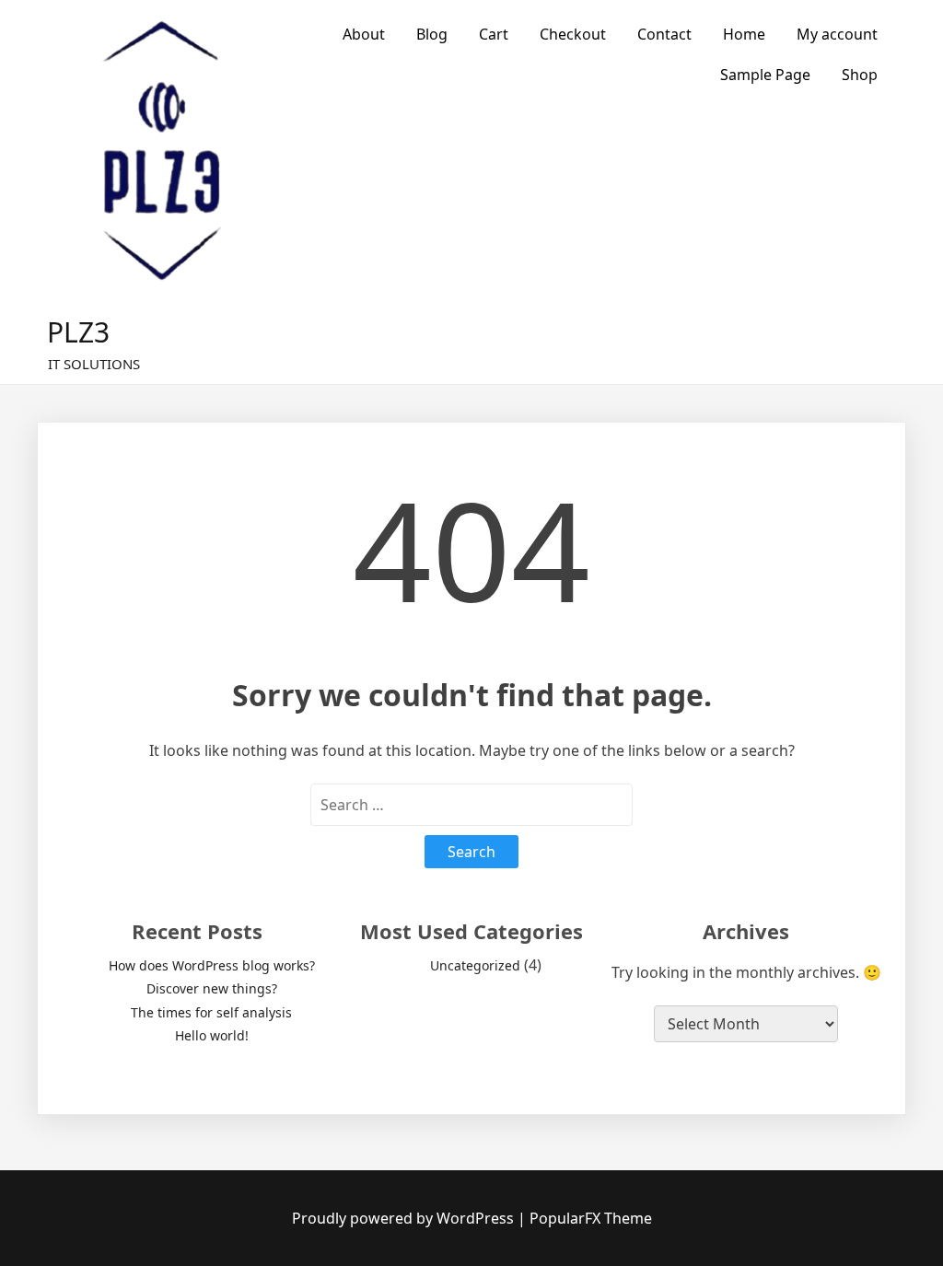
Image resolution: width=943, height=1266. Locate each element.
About (364, 34)
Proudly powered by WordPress (405, 1218)
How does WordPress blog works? (212, 965)
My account (837, 34)
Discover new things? (211, 988)
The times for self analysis (211, 1012)
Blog (432, 34)
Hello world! (212, 1035)
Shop (860, 74)
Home (744, 34)
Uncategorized (475, 965)
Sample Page (765, 74)
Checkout (573, 34)
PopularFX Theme (591, 1218)
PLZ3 (78, 332)
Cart (493, 34)
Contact (664, 34)
